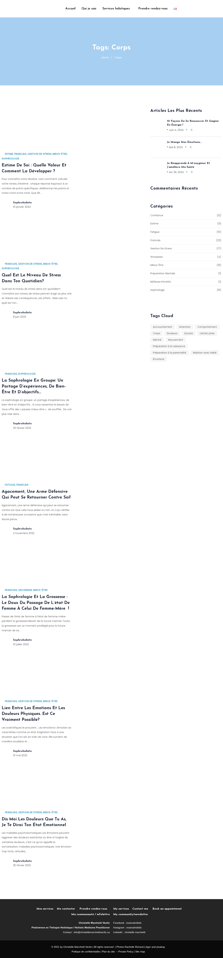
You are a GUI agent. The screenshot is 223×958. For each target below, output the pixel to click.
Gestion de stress (39, 154)
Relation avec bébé (205, 352)
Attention (185, 327)
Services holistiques (116, 8)
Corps (156, 333)
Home (105, 57)
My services (121, 908)
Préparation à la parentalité (169, 352)
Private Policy (125, 951)
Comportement (207, 327)
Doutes (188, 333)
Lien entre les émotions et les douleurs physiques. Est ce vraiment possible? (33, 714)
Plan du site (108, 951)
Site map (140, 951)
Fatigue (10, 484)
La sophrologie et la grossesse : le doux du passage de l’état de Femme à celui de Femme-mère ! (36, 603)
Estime (9, 154)
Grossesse (25, 590)
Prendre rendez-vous (153, 8)
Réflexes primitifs (160, 281)
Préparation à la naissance (169, 346)
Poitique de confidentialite (86, 951)
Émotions (158, 359)
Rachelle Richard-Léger (138, 946)
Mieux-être (59, 154)
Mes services (44, 908)
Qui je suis (89, 8)
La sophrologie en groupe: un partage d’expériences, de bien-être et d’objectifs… (34, 386)
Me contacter (68, 908)
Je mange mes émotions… (184, 142)
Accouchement (162, 327)
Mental (157, 340)
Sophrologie (10, 158)
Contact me (140, 908)
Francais (20, 154)
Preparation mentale (162, 273)
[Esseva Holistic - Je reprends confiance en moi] (22, 8)
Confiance (156, 215)
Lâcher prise (207, 333)
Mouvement (175, 340)
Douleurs (172, 333)
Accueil (70, 8)
